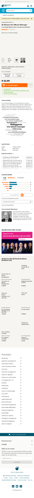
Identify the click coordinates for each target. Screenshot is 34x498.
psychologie (5, 413)
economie (4, 369)
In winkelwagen (12, 85)
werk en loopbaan (7, 424)
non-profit (5, 393)
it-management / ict (7, 380)
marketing (5, 388)
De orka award (25, 309)
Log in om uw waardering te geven (10, 198)
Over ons (30, 480)
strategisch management (9, 418)
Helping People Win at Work (26, 282)
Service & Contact (21, 480)
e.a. (13, 22)
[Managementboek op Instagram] (21, 486)
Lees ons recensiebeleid (8, 205)
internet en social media (9, 377)
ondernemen (5, 396)
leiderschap (5, 385)
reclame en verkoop (7, 415)
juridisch (4, 383)
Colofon (6, 478)
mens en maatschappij (8, 391)
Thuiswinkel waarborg (10, 475)
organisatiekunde (7, 399)
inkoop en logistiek (7, 374)
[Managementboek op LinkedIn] (13, 486)
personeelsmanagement (9, 404)
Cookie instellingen (24, 478)
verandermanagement (8, 421)
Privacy (11, 478)
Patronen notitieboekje (25, 338)
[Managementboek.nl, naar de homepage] (6, 6)
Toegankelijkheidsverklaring (9, 480)
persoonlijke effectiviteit (8, 407)
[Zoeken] (31, 10)
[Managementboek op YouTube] (17, 486)
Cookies (16, 478)
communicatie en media (9, 366)
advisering (5, 358)
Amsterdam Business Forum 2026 (16, 236)
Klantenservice (7, 441)
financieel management (9, 372)
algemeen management (9, 361)
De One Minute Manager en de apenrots (6, 311)
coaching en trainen (7, 363)
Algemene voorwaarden (24, 475)
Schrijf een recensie (9, 201)
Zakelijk (4, 444)
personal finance (6, 402)
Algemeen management (8, 15)
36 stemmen (12, 29)
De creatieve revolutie (5, 338)
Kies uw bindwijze (6, 71)
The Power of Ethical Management (5, 283)
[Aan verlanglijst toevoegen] (30, 85)
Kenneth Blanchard (6, 22)
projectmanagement (8, 410)
